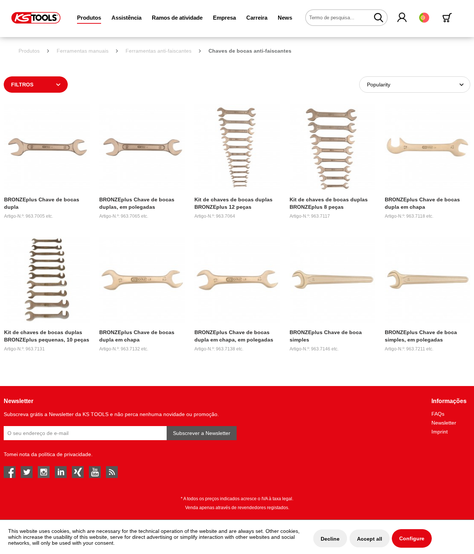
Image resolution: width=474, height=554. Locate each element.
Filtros (22, 85)
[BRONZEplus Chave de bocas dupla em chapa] (427, 147)
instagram (44, 472)
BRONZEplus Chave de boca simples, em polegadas (421, 336)
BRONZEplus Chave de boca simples (326, 336)
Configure (411, 538)
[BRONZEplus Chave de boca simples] (332, 280)
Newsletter (443, 423)
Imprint (439, 432)
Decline (330, 539)
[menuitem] (89, 17)
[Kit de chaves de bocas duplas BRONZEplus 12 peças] (237, 147)
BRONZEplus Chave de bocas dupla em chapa (422, 203)
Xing (78, 472)
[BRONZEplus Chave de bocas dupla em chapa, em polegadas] (237, 280)
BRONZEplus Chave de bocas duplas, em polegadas (136, 203)
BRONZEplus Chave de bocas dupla (41, 203)
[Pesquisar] (379, 17)
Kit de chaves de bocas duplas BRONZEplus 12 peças (233, 203)
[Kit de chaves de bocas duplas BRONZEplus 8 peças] (332, 147)
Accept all (369, 539)
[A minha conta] (402, 17)
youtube (95, 472)
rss (112, 472)
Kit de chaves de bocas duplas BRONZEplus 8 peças (329, 203)
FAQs (437, 414)
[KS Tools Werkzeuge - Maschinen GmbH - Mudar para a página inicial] (36, 17)
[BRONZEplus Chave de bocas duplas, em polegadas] (142, 147)
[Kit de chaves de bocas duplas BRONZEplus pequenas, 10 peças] (47, 280)
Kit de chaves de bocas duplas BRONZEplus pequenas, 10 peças (46, 336)
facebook (10, 472)
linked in (61, 472)
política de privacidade (65, 454)
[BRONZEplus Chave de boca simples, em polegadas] (427, 280)
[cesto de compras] (448, 17)
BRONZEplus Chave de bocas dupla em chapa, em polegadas (233, 336)
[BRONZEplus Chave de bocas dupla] (47, 147)
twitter (27, 472)
